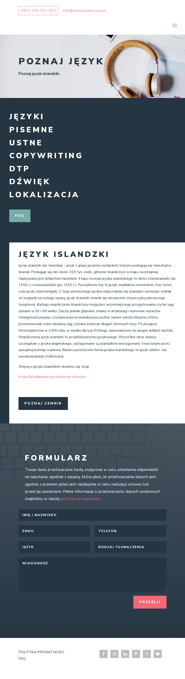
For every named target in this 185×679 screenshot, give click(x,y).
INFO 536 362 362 (38, 10)
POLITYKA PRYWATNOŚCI (41, 652)
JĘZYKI (26, 117)
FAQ (20, 215)
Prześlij (150, 602)
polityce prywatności (80, 498)
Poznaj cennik (43, 403)
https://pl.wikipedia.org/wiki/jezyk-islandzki (52, 376)
